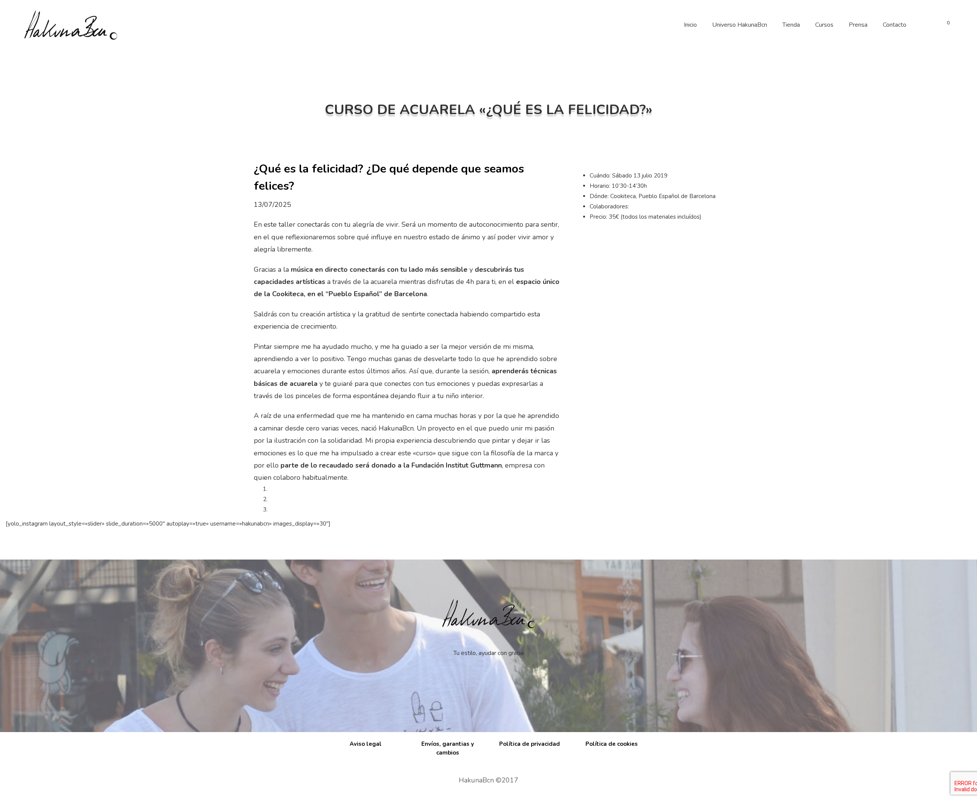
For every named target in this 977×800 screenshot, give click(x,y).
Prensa (858, 25)
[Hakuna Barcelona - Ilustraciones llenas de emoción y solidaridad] (70, 25)
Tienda (791, 25)
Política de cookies (611, 744)
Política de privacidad (529, 744)
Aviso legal (366, 744)
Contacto (894, 25)
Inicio (690, 25)
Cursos (824, 25)
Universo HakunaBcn (739, 25)
